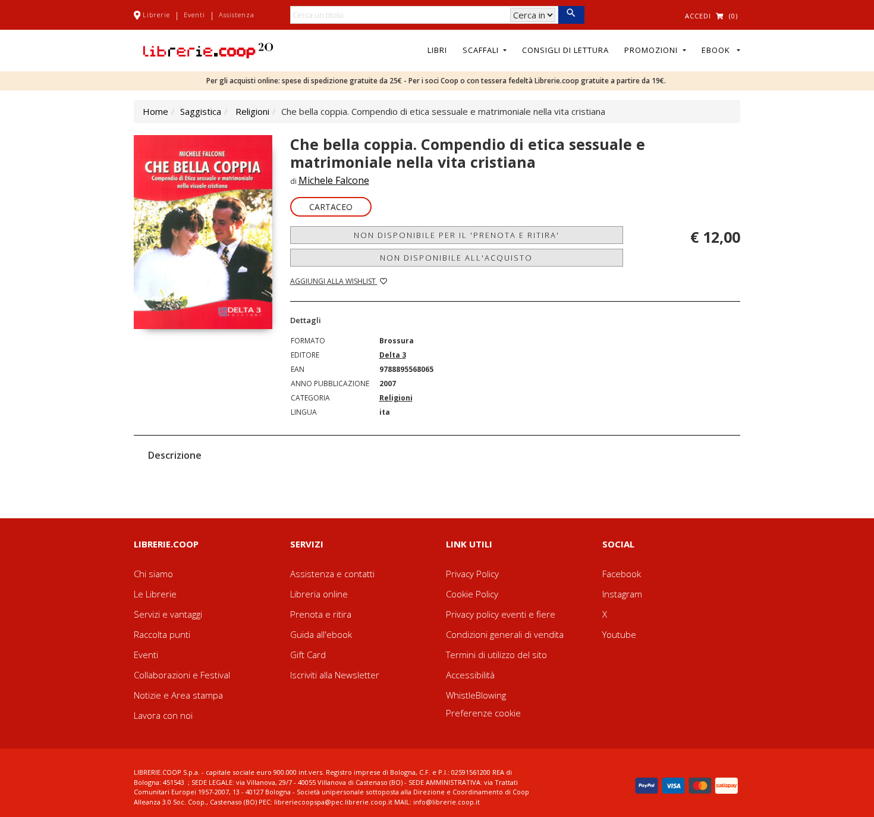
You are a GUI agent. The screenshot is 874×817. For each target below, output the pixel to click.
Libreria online (319, 594)
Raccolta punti (162, 634)
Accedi (698, 15)
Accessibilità (470, 675)
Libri (437, 50)
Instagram (622, 594)
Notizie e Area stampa (178, 695)
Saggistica (200, 111)
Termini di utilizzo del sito (496, 655)
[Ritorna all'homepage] (208, 49)
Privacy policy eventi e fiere (500, 614)
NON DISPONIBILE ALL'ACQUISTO (456, 257)
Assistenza (236, 14)
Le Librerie (155, 594)
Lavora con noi (163, 715)
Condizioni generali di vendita (505, 634)
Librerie (156, 14)
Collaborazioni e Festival (182, 675)
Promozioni (652, 50)
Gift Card (308, 655)
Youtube (619, 634)
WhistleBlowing (476, 695)
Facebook (621, 574)
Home (155, 111)
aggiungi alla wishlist (334, 281)
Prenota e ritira (320, 614)
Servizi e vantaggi (168, 614)
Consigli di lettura (565, 50)
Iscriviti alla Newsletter (334, 675)
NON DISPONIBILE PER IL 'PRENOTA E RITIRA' (456, 235)
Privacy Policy (472, 574)
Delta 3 (392, 355)
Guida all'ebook (321, 634)
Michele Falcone (333, 180)
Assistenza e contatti (332, 574)
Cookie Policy (472, 594)
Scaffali (482, 50)
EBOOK (718, 50)
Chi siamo (153, 574)
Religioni (252, 111)
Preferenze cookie (483, 713)
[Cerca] (571, 15)
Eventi (194, 14)
